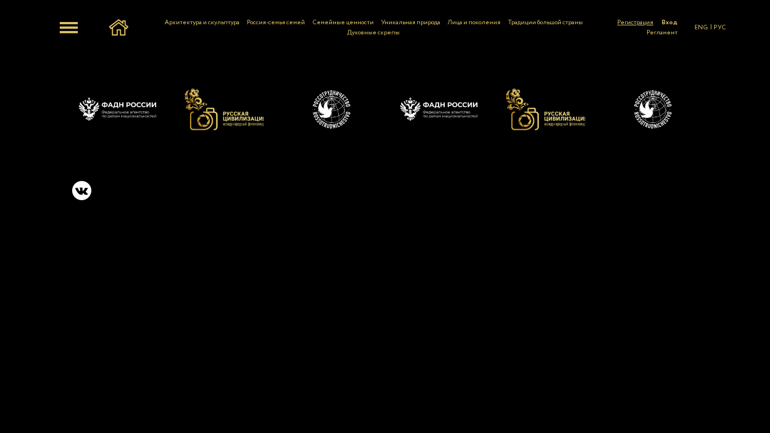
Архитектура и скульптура (202, 22)
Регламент (662, 32)
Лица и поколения (474, 22)
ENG (701, 27)
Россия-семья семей (276, 22)
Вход (670, 22)
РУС (720, 27)
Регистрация (635, 22)
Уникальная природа (410, 22)
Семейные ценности (343, 22)
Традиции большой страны (545, 22)
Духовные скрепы (373, 32)
